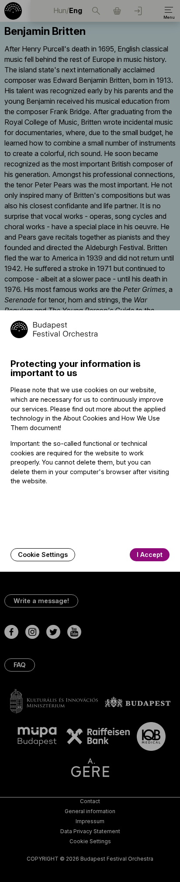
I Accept (150, 554)
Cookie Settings (43, 554)
